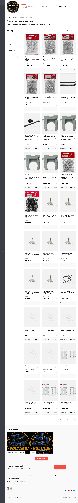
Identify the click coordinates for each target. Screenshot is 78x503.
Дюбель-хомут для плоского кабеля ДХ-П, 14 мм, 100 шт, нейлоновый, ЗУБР (31, 98)
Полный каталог (41, 458)
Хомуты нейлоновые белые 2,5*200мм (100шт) (49, 330)
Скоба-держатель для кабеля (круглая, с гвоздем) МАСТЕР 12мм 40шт (68, 215)
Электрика (15, 17)
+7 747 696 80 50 (61, 6)
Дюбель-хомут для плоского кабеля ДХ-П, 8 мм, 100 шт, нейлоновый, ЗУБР (49, 98)
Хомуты (8, 24)
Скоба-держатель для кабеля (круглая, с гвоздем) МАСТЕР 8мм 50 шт (50, 292)
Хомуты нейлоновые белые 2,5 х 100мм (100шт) (31, 330)
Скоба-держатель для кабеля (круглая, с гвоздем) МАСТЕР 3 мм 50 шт (32, 254)
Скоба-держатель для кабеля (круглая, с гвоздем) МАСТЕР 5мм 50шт (50, 254)
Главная (8, 17)
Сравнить (38, 65)
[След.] (74, 419)
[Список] (71, 30)
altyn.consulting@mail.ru (12, 483)
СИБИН (11, 46)
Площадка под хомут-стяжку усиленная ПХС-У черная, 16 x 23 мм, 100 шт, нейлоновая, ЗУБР (31, 216)
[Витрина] (67, 30)
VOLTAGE (23, 5)
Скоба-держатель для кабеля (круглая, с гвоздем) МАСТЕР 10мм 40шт (50, 215)
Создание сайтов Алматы (63, 497)
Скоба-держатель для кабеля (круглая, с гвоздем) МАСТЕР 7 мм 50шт (32, 292)
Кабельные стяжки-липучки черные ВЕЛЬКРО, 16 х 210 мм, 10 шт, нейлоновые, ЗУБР (68, 98)
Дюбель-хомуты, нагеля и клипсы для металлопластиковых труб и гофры (31, 24)
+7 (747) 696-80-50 (13, 478)
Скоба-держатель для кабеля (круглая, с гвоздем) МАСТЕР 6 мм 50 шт (68, 254)
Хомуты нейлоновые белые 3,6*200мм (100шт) (67, 330)
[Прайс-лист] (74, 30)
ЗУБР (10, 44)
